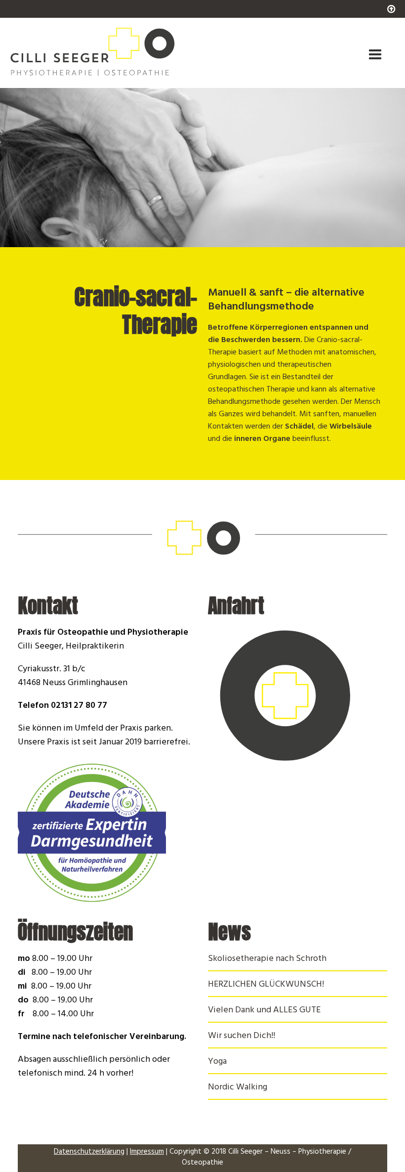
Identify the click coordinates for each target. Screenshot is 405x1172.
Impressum (147, 1152)
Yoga (217, 1062)
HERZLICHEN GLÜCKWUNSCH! (266, 985)
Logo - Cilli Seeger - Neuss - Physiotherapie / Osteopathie (130, 51)
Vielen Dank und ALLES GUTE (264, 1010)
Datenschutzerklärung (89, 1152)
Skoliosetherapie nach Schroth (267, 959)
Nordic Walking (237, 1088)
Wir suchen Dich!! (241, 1036)
